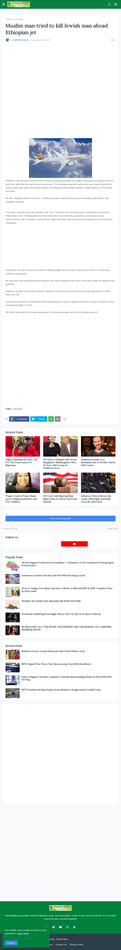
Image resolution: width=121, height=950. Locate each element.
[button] (3, 4)
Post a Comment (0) (60, 518)
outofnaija (18, 19)
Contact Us (61, 944)
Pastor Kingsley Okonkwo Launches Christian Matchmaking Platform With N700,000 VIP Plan (67, 678)
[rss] (74, 927)
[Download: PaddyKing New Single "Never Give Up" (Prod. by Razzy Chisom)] (13, 617)
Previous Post (10, 529)
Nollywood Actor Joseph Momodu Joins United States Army (53, 651)
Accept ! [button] (11, 943)
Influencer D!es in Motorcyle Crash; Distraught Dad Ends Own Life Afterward (96, 499)
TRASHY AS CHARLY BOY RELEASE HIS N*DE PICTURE (51, 601)
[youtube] (74, 544)
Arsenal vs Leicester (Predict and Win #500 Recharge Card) (53, 575)
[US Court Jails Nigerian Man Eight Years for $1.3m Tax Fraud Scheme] (60, 483)
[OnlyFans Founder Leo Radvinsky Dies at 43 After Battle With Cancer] (98, 446)
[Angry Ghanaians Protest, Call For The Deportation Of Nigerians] (23, 446)
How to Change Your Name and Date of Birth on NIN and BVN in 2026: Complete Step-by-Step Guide (67, 590)
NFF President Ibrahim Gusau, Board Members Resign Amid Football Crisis (61, 689)
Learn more (23, 933)
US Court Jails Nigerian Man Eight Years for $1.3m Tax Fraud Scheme (60, 499)
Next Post (112, 529)
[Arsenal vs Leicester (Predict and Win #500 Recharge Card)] (13, 579)
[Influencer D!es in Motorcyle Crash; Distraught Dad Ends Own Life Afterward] (98, 483)
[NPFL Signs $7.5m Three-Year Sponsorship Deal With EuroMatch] (13, 667)
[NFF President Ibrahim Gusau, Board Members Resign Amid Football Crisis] (13, 693)
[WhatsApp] (51, 419)
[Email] (57, 419)
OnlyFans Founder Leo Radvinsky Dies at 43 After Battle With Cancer (98, 462)
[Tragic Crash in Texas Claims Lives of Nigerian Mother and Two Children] (23, 483)
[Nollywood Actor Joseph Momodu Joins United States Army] (13, 654)
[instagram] (67, 927)
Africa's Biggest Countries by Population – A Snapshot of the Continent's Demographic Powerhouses (68, 564)
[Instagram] (102, 544)
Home (9, 19)
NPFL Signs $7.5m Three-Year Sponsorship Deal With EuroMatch (56, 664)
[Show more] (64, 419)
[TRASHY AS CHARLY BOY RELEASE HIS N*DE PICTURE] (13, 604)
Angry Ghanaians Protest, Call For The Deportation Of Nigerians (21, 462)
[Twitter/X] (46, 544)
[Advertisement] (60, 92)
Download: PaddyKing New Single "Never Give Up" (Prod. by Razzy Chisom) (61, 614)
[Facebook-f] (19, 544)
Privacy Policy (77, 944)
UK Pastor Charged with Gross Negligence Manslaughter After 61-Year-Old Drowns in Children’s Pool (60, 464)
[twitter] (53, 927)
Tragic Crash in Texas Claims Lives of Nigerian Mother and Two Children (21, 499)
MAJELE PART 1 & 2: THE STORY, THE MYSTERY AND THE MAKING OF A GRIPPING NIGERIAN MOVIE (67, 628)
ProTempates (74, 939)
